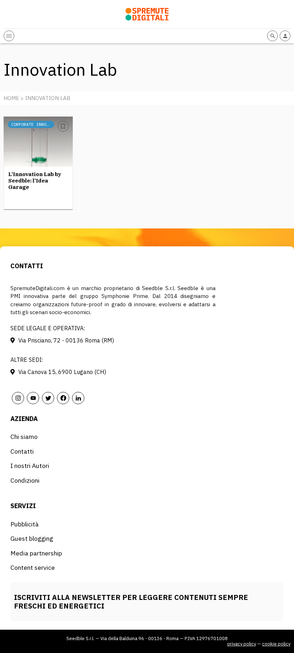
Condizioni (24, 480)
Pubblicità (24, 524)
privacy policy (241, 644)
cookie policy (276, 644)
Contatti (22, 451)
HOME (11, 98)
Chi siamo (24, 436)
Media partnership (36, 553)
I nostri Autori (29, 466)
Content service (32, 567)
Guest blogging (31, 538)
